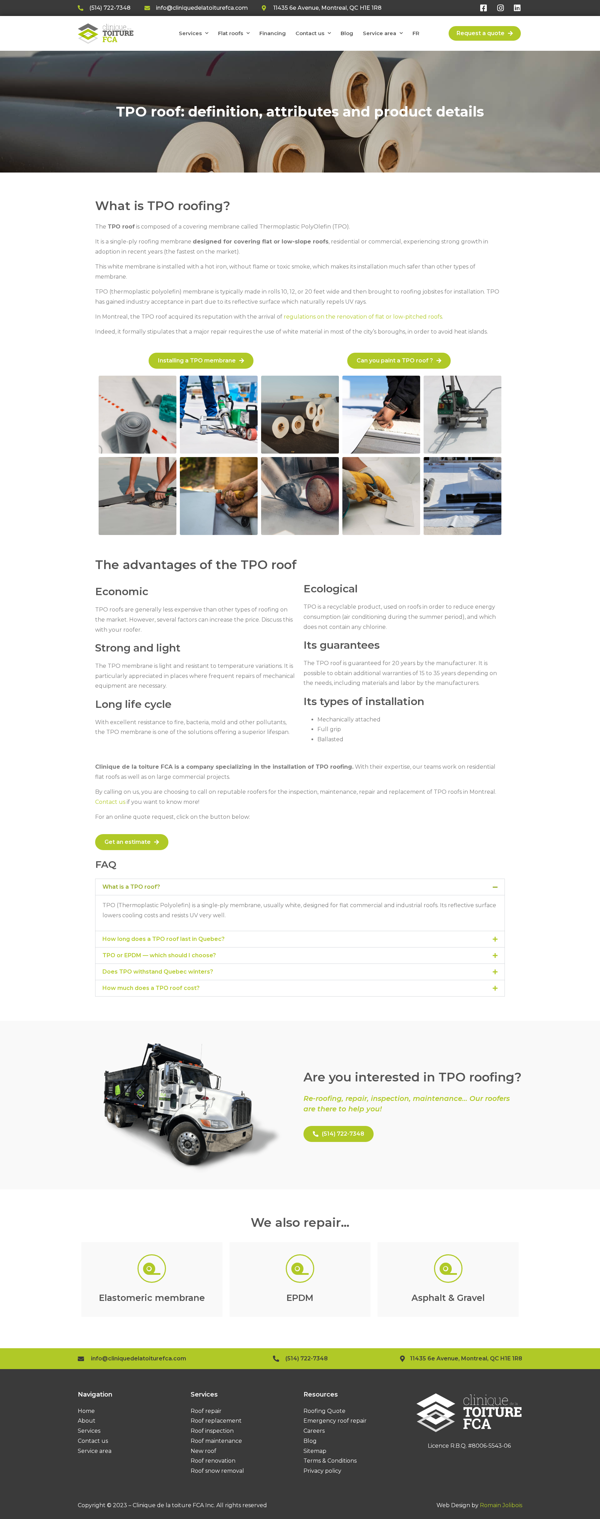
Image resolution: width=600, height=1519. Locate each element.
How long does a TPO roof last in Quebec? (163, 939)
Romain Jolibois (501, 1505)
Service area (379, 33)
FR (415, 33)
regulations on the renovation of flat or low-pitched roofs (363, 316)
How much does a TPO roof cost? (151, 988)
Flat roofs (230, 33)
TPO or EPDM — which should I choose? (159, 955)
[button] (300, 887)
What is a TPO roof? (131, 887)
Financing (272, 33)
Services (190, 33)
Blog (347, 33)
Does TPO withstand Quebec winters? (157, 971)
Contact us (309, 33)
